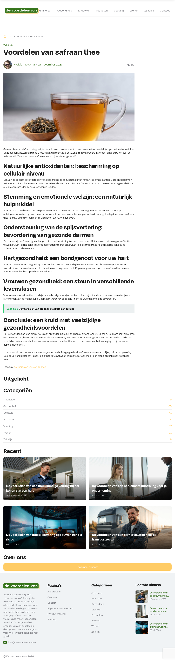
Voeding (119, 10)
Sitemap (52, 619)
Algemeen (96, 592)
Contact (165, 10)
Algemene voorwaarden (60, 608)
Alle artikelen (54, 591)
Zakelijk (149, 10)
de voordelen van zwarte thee (30, 367)
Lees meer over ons (87, 567)
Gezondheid (64, 10)
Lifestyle (83, 10)
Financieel (45, 10)
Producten (101, 10)
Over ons (52, 597)
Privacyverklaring (56, 613)
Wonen (134, 10)
